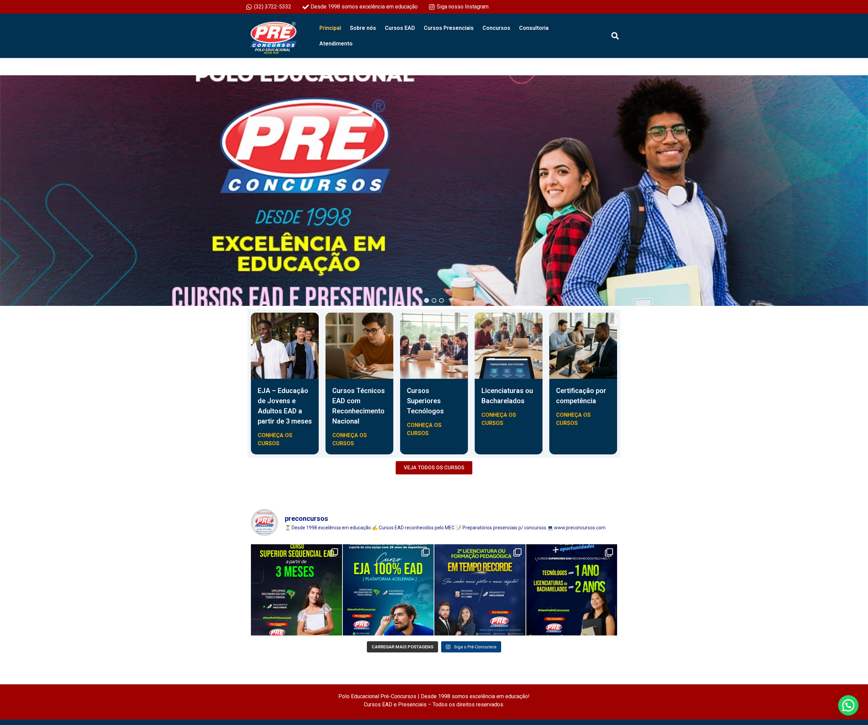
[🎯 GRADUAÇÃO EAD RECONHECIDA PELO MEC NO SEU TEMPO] (571, 589)
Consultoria (534, 28)
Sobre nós (363, 28)
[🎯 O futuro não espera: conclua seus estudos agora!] (388, 589)
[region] (434, 190)
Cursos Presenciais (449, 28)
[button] (426, 300)
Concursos (496, 28)
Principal (330, 28)
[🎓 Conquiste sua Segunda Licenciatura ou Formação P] (480, 589)
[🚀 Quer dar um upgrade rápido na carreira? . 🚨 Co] (296, 589)
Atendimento (336, 43)
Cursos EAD (400, 28)
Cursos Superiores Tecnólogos (425, 401)
